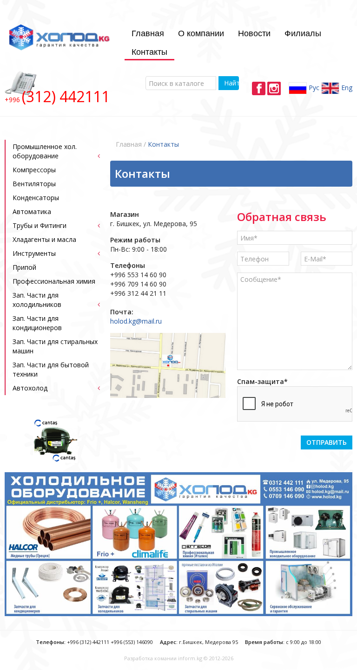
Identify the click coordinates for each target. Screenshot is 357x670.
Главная (148, 32)
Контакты (149, 51)
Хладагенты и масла (44, 239)
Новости (254, 32)
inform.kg (190, 658)
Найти (231, 82)
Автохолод (30, 388)
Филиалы (302, 32)
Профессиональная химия (54, 281)
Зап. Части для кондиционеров (37, 323)
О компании (201, 32)
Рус (313, 87)
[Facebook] (258, 88)
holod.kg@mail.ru (136, 321)
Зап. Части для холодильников (37, 300)
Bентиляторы (34, 183)
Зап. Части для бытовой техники (51, 369)
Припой (24, 267)
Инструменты (34, 253)
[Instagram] (274, 88)
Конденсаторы (36, 197)
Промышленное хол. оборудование (45, 151)
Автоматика (32, 211)
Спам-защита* (262, 381)
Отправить (326, 442)
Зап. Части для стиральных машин (55, 346)
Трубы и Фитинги (39, 225)
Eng (345, 87)
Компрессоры (34, 169)
